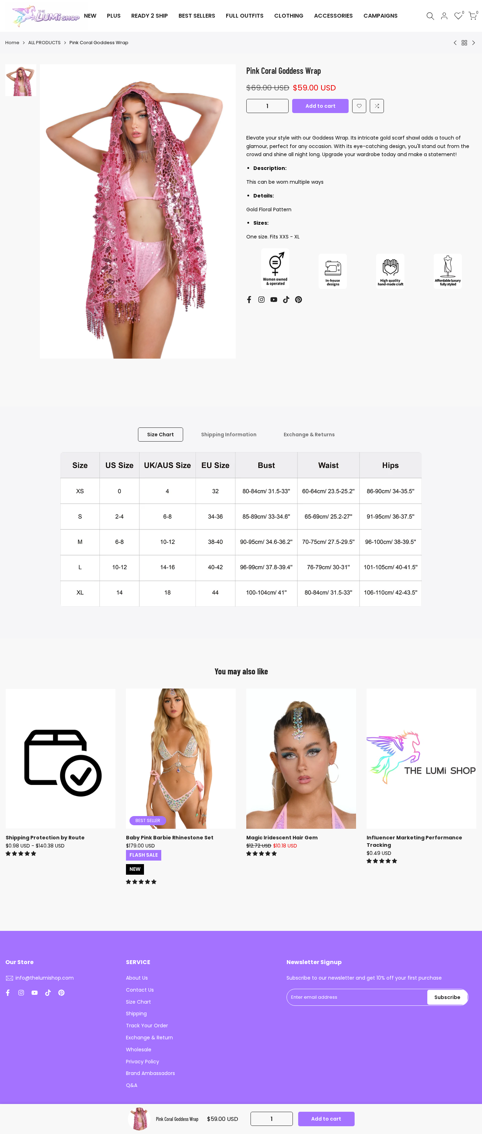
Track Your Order (147, 1025)
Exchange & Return (149, 1037)
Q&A (131, 1085)
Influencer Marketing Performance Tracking (414, 841)
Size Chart (160, 434)
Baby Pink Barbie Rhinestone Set (169, 837)
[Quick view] (109, 729)
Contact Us (140, 989)
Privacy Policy (142, 1061)
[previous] (54, 225)
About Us (137, 977)
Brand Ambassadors (150, 1073)
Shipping (136, 1013)
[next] (222, 225)
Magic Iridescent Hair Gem (282, 837)
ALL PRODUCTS (44, 42)
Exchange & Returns (309, 434)
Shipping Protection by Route (45, 837)
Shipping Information (229, 434)
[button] (359, 106)
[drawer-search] (430, 16)
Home (12, 42)
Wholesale (138, 1049)
